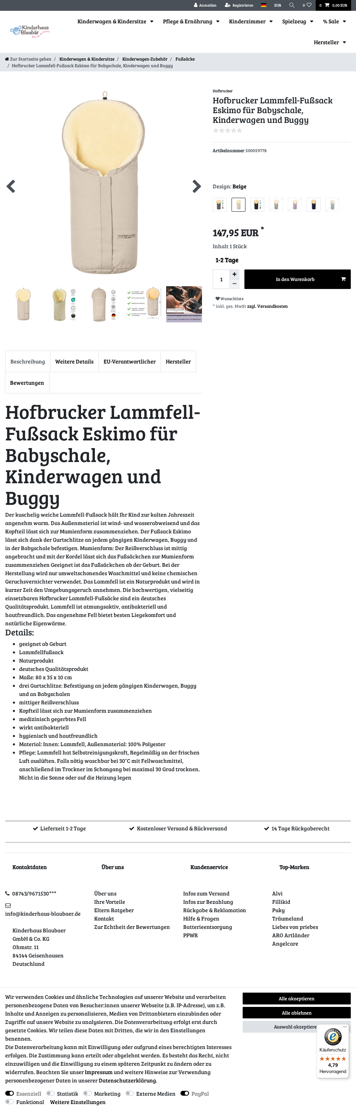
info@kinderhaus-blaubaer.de (43, 913)
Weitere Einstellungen (78, 1101)
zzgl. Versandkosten (267, 306)
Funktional (30, 1101)
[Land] (263, 5)
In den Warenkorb (295, 279)
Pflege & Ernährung (188, 21)
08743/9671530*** (34, 893)
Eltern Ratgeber (114, 910)
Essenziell (28, 1093)
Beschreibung (27, 361)
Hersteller (327, 42)
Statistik (67, 1093)
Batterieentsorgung (207, 926)
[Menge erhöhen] (234, 274)
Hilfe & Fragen (201, 918)
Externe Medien (156, 1093)
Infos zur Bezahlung (208, 901)
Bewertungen (27, 382)
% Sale (331, 21)
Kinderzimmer (248, 21)
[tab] (27, 361)
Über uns (105, 893)
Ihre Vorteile (109, 901)
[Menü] (345, 1028)
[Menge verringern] (234, 284)
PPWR (190, 935)
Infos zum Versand (206, 893)
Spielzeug (294, 21)
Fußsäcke (185, 59)
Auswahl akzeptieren (296, 1026)
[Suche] (292, 5)
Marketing (107, 1093)
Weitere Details (74, 361)
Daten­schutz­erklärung (127, 1080)
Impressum (99, 1071)
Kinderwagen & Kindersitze (112, 21)
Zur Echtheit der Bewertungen (132, 926)
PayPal (200, 1093)
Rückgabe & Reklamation (214, 910)
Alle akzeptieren (296, 998)
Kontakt (104, 918)
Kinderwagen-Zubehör (144, 59)
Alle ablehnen (297, 1012)
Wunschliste (232, 298)
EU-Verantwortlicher (130, 361)
